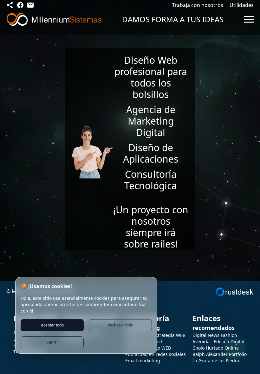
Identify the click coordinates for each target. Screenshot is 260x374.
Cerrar (52, 342)
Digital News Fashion (214, 335)
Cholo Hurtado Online (215, 348)
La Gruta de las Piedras (217, 361)
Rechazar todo (120, 325)
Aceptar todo (52, 325)
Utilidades (242, 5)
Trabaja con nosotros (197, 5)
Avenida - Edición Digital (218, 342)
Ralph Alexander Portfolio (219, 354)
